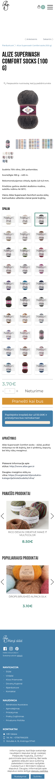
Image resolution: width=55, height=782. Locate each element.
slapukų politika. (39, 771)
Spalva (6, 209)
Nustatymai (20, 776)
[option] (27, 522)
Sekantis (47, 39)
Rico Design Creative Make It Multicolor (27, 534)
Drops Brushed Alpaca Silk (27, 596)
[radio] (8, 219)
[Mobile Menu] (49, 7)
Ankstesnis (32, 39)
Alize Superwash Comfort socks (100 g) (34, 45)
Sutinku (37, 776)
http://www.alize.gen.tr (21, 466)
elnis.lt (19, 656)
